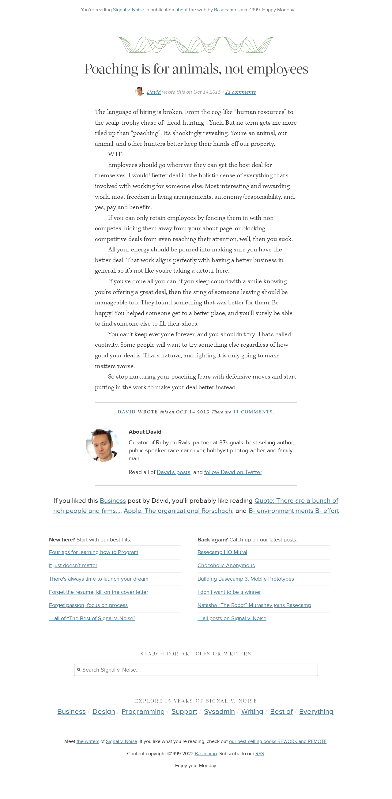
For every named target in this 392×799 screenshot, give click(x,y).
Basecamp (225, 10)
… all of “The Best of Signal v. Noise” (92, 618)
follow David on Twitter (233, 472)
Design (103, 711)
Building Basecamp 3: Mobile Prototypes (246, 579)
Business (113, 501)
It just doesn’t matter (73, 565)
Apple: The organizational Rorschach (178, 511)
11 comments (240, 92)
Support (184, 711)
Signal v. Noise (128, 10)
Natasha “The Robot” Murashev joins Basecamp (254, 605)
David (154, 92)
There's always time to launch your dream (99, 579)
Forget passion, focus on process (88, 605)
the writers (88, 741)
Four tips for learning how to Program (93, 552)
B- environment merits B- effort (294, 511)
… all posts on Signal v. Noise (232, 618)
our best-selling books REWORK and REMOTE (278, 741)
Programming (143, 711)
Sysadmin (219, 711)
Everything (316, 711)
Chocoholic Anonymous (226, 565)
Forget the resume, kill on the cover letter (98, 592)
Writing (252, 711)
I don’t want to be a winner (229, 592)
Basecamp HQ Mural (222, 552)
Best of (281, 711)
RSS (259, 754)
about (181, 10)
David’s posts (173, 472)
